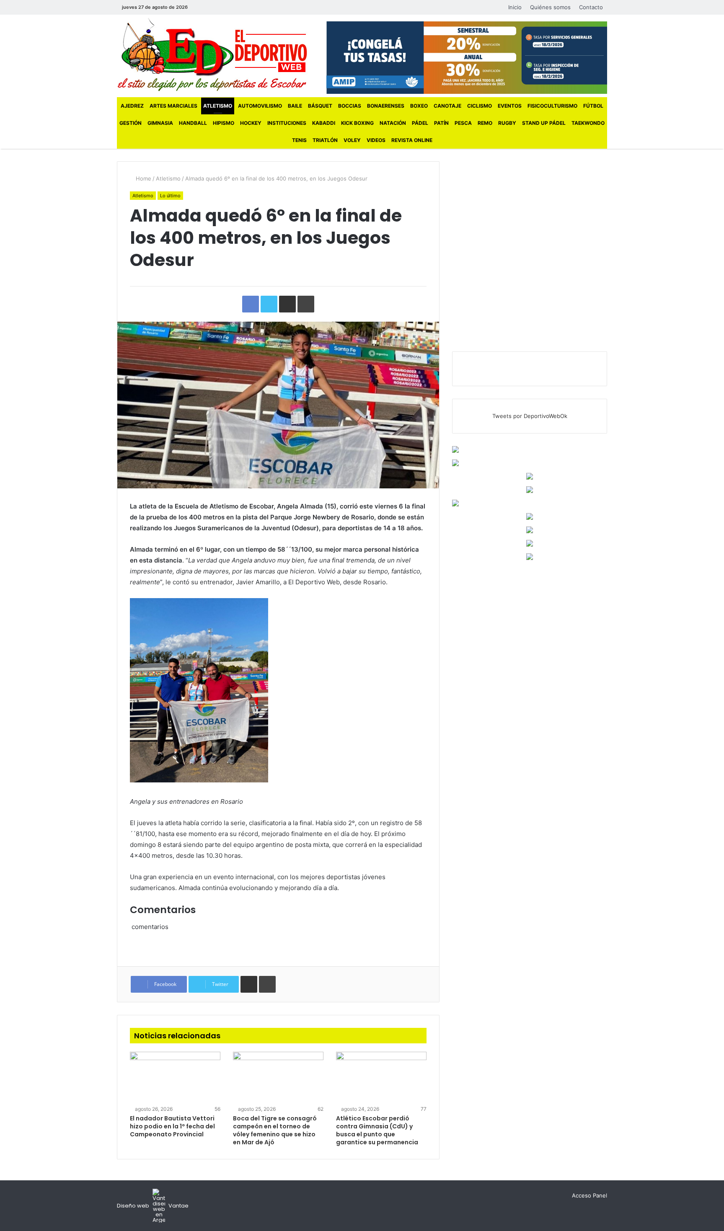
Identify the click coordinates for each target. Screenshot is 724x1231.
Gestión (130, 123)
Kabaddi (323, 123)
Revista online (411, 140)
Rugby (507, 123)
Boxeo (419, 106)
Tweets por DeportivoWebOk (529, 416)
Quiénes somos (550, 7)
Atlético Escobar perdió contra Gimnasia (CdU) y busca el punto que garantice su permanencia (377, 1130)
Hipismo (223, 123)
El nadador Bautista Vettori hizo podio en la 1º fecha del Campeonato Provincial (172, 1126)
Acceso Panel (589, 1195)
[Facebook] (200, 7)
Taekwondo (588, 123)
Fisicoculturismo (552, 106)
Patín (441, 123)
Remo (485, 123)
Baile (295, 106)
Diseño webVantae (153, 1206)
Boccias (349, 106)
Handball (193, 123)
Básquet (320, 106)
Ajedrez (132, 106)
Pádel (420, 123)
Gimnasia (160, 123)
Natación (393, 123)
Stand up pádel (544, 123)
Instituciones (286, 123)
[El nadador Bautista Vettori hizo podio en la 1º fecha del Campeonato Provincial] (175, 1077)
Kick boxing (357, 123)
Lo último (170, 196)
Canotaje (447, 106)
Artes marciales (173, 106)
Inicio (515, 7)
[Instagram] (225, 7)
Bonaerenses (385, 106)
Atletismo (217, 106)
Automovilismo (260, 106)
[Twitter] (213, 7)
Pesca (463, 123)
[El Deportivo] (212, 54)
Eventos (510, 106)
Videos (376, 140)
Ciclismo (479, 106)
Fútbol (593, 106)
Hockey (250, 123)
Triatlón (325, 140)
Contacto (591, 7)
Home (142, 178)
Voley (352, 140)
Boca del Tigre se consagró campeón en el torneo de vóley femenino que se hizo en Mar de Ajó (275, 1130)
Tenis (299, 140)
